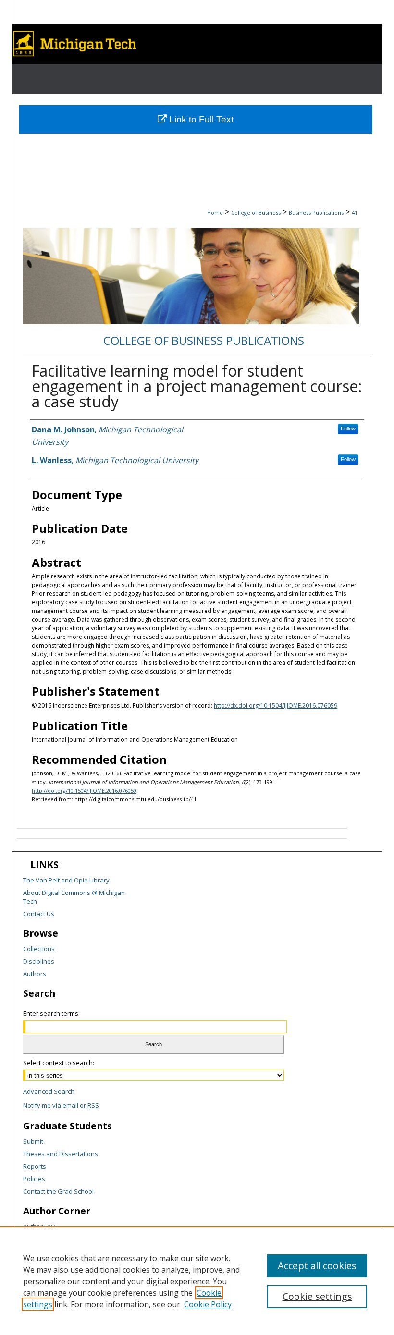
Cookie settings (317, 1296)
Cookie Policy (208, 1304)
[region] (197, 1280)
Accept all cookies (317, 1265)
